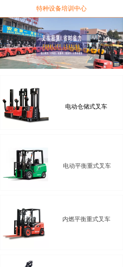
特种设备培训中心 (61, 8)
